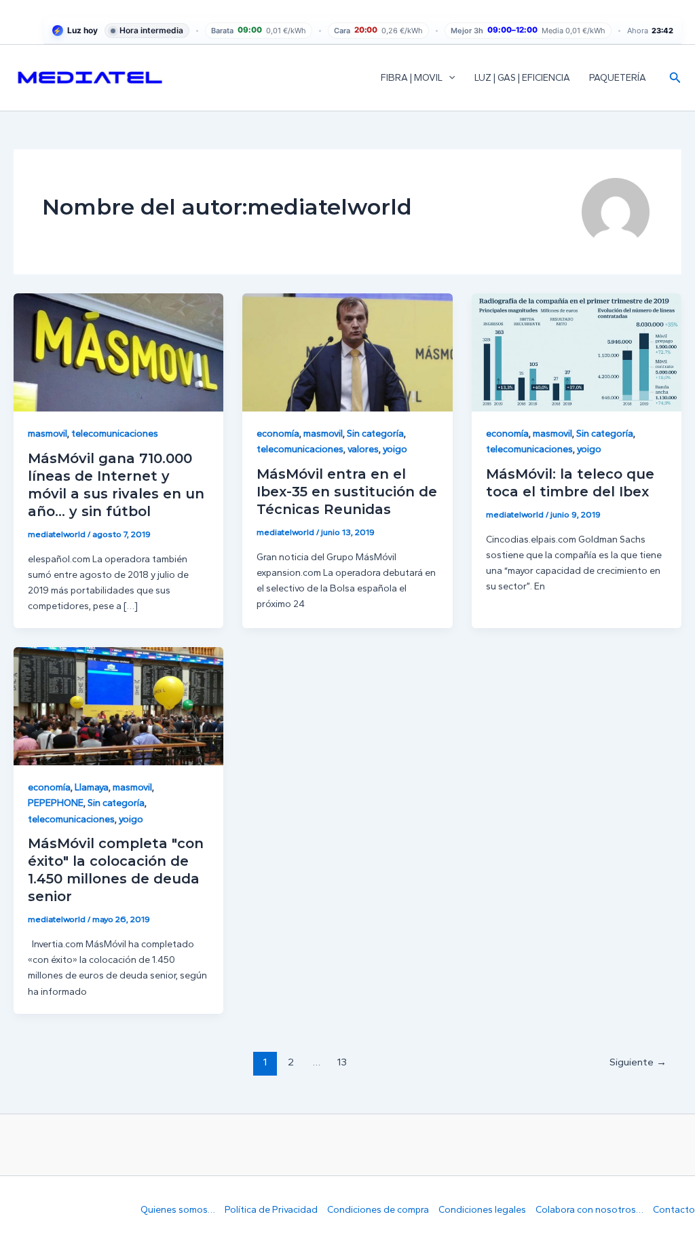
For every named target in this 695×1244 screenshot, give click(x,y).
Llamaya (92, 787)
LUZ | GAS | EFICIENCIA (522, 78)
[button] (449, 78)
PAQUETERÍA (617, 78)
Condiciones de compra (378, 1209)
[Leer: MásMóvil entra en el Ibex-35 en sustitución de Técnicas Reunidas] (347, 352)
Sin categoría (375, 433)
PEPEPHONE (55, 803)
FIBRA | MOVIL (412, 78)
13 (342, 1062)
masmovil (47, 433)
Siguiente (637, 1062)
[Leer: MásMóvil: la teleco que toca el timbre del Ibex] (576, 352)
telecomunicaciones (114, 433)
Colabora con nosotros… (589, 1209)
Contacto (674, 1209)
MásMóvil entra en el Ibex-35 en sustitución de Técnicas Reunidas (347, 491)
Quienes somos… (177, 1209)
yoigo (395, 449)
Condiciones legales (482, 1209)
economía (278, 433)
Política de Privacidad (271, 1209)
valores (363, 449)
